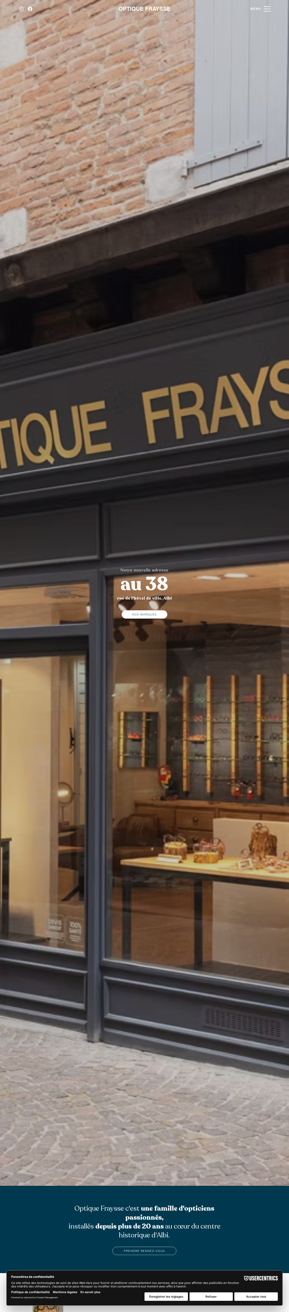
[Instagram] (21, 9)
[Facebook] (30, 9)
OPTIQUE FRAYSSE (144, 9)
